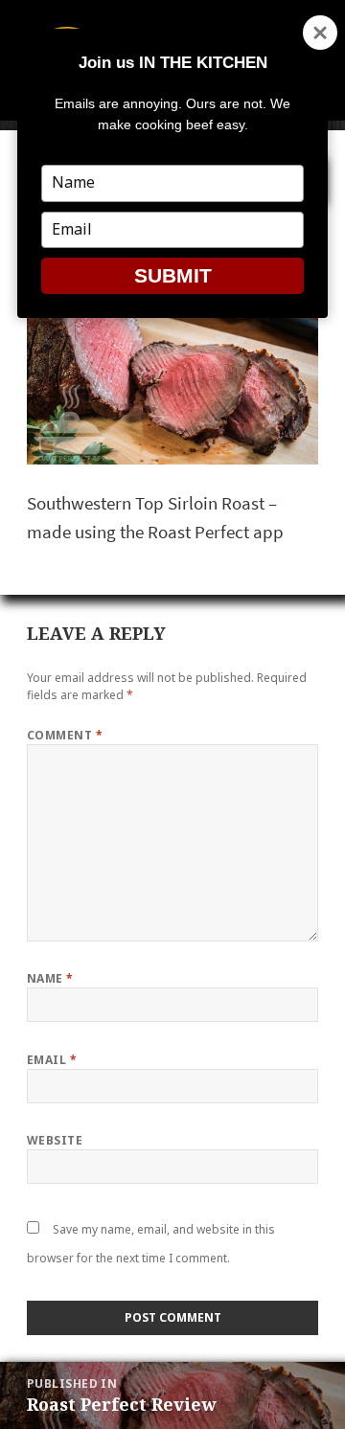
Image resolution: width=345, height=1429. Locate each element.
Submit (173, 275)
